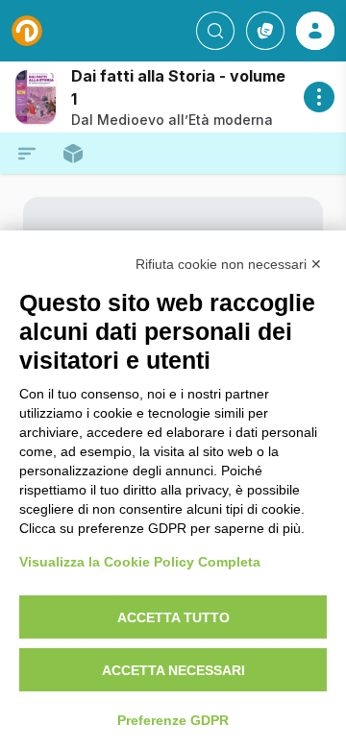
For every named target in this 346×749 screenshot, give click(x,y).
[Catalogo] (265, 31)
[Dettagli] (319, 97)
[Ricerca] (215, 31)
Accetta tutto (173, 617)
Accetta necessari (173, 670)
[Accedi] (315, 31)
